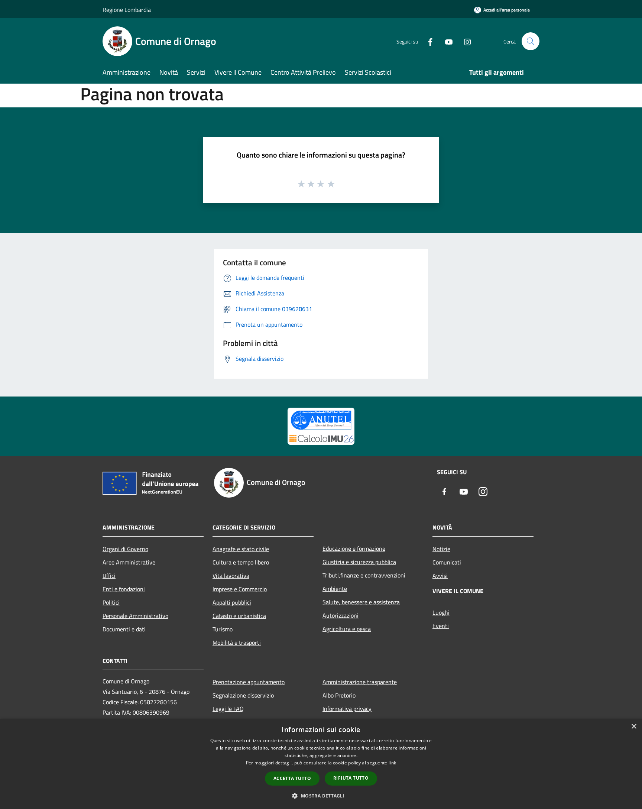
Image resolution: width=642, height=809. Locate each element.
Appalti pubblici (232, 602)
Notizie (441, 548)
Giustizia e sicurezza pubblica (359, 561)
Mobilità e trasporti (237, 642)
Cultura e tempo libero (241, 562)
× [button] (633, 726)
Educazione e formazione (353, 548)
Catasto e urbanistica (239, 615)
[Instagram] (464, 41)
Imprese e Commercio (240, 589)
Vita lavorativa (231, 575)
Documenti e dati (124, 629)
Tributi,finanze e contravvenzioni (363, 575)
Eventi (440, 625)
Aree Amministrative (129, 562)
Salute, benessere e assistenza (361, 602)
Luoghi (441, 612)
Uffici (109, 575)
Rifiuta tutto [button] (351, 778)
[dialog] (321, 764)
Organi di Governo (125, 548)
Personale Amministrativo (135, 615)
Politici (111, 602)
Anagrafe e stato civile (241, 548)
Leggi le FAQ (228, 708)
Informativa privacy (347, 708)
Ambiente (334, 588)
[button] (321, 795)
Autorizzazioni (340, 615)
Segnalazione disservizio (243, 695)
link (392, 763)
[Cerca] (530, 41)
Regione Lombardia (127, 9)
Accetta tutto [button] (292, 778)
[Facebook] (427, 41)
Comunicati (446, 562)
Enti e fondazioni (124, 589)
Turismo (223, 629)
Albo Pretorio (339, 695)
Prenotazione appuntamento (249, 681)
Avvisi (440, 575)
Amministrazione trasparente (359, 681)
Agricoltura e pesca (346, 628)
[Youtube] (445, 41)
